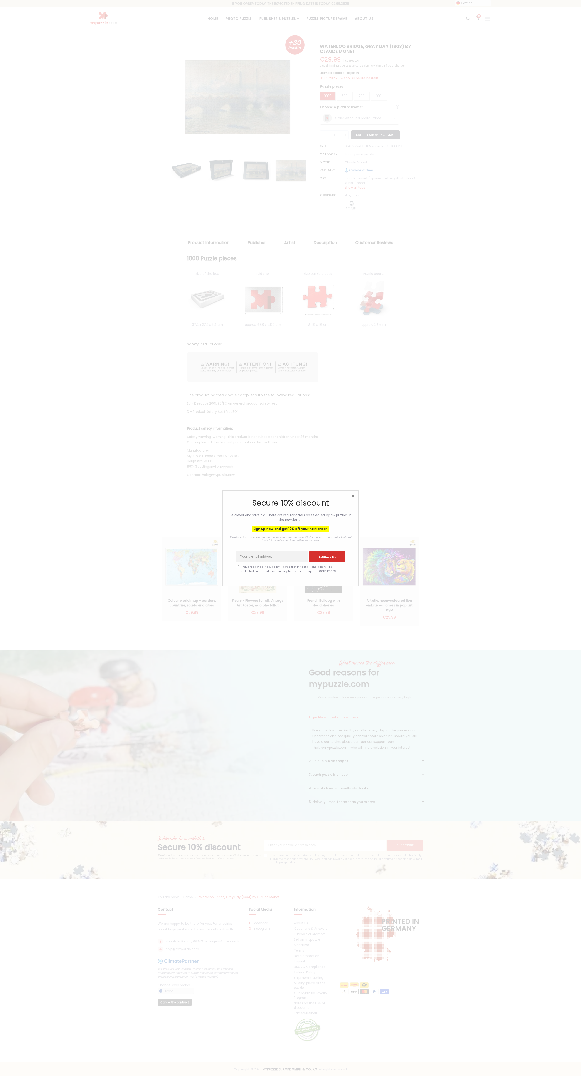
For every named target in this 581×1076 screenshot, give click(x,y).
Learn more (327, 570)
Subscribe (327, 556)
